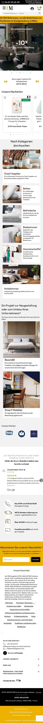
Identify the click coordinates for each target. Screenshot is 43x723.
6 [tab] (26, 135)
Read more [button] (11, 485)
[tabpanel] (21, 47)
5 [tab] (23, 135)
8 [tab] (32, 135)
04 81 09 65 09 (12, 2)
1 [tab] (17, 73)
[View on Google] (4, 471)
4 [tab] (26, 73)
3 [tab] (23, 73)
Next (31, 73)
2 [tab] (20, 73)
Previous (12, 73)
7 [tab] (29, 135)
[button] (1, 480)
